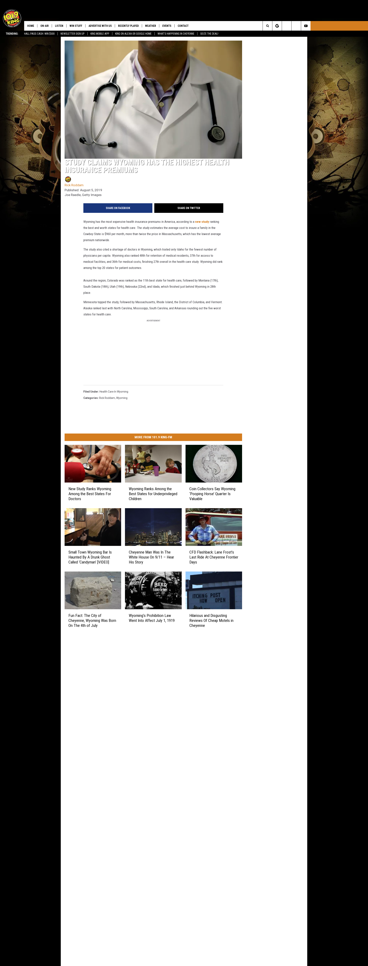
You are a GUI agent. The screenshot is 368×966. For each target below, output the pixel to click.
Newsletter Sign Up (73, 33)
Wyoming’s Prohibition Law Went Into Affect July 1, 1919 (152, 618)
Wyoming (121, 397)
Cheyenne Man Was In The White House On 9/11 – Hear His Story (151, 557)
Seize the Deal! (209, 33)
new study (202, 222)
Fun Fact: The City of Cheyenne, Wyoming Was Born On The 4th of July (92, 620)
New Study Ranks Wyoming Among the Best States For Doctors (89, 494)
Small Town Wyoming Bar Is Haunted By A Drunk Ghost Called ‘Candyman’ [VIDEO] (90, 557)
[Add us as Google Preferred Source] (277, 26)
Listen (59, 25)
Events (166, 25)
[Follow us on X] (296, 26)
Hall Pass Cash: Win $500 (39, 33)
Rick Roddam (74, 185)
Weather (150, 25)
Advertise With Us (100, 25)
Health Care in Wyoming (113, 391)
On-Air (44, 25)
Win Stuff (76, 25)
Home (30, 25)
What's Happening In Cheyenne (176, 33)
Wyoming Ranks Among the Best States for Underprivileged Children (153, 494)
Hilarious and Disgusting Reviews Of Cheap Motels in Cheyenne (211, 620)
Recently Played (128, 25)
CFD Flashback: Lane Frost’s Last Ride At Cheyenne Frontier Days (213, 557)
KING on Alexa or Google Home (133, 33)
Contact (183, 25)
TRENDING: (12, 33)
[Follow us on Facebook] (286, 26)
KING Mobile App (99, 33)
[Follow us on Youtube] (305, 26)
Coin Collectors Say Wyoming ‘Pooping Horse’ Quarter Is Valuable (212, 494)
